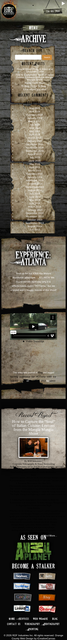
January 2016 (34, 141)
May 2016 (34, 131)
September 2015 (35, 150)
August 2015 (35, 154)
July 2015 (35, 157)
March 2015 (34, 170)
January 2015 (34, 177)
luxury (23, 381)
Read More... (50, 535)
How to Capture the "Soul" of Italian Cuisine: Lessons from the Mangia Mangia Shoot (33, 427)
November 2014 (34, 180)
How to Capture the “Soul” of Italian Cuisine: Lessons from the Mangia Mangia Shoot (35, 77)
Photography (52, 624)
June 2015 (35, 160)
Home (12, 619)
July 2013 (35, 229)
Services (24, 619)
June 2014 (35, 196)
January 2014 (34, 210)
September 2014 (35, 187)
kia (54, 376)
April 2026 (34, 111)
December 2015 (34, 144)
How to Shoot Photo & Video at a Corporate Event (35, 70)
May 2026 (34, 108)
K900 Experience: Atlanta (33, 256)
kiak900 (14, 381)
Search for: (33, 51)
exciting (14, 376)
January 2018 (34, 118)
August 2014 (35, 190)
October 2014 (34, 183)
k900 (49, 376)
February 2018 (35, 114)
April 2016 (34, 134)
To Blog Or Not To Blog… (34, 86)
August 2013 (35, 226)
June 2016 (35, 128)
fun (33, 376)
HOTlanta (41, 376)
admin (52, 381)
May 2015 (34, 164)
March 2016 (34, 137)
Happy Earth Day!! (35, 82)
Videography (32, 624)
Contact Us (14, 624)
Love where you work (34, 89)
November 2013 (34, 216)
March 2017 (34, 121)
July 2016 (35, 124)
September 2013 (35, 223)
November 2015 (34, 147)
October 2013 (34, 219)
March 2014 (34, 206)
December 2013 (34, 213)
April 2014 (34, 203)
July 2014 (35, 193)
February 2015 (35, 173)
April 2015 (34, 167)
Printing (33, 629)
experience (24, 376)
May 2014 (34, 200)
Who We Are (40, 619)
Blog (40, 372)
